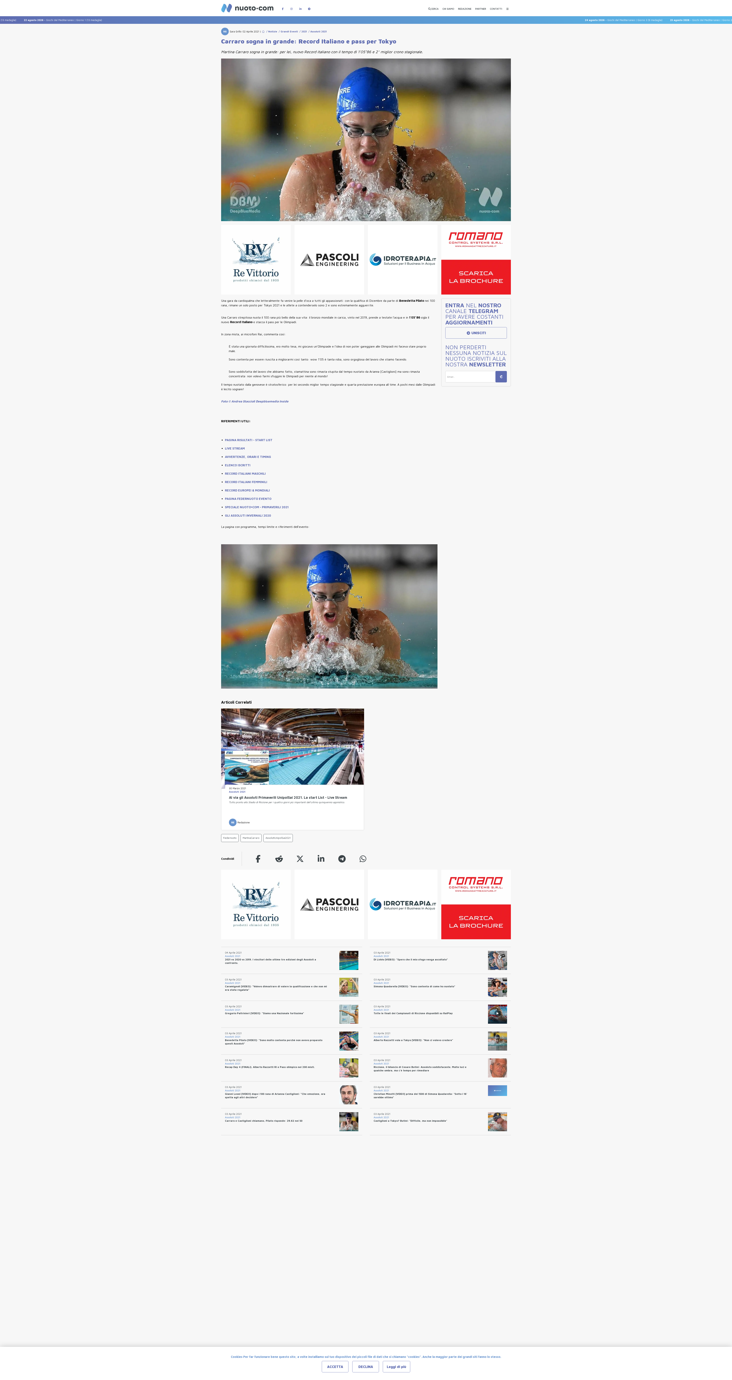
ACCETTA (335, 1367)
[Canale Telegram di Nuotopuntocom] (309, 7)
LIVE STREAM (235, 448)
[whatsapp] (363, 859)
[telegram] (342, 859)
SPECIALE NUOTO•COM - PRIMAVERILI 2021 (257, 507)
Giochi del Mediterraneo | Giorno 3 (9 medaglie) (564, 20)
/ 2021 (302, 31)
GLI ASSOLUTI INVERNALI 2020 (248, 515)
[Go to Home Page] (263, 31)
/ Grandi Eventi (287, 31)
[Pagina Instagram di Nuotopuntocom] (291, 7)
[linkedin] (321, 859)
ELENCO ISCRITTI (237, 465)
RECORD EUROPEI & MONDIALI (247, 490)
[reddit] (279, 859)
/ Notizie (271, 31)
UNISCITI (478, 333)
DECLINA (365, 1367)
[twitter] (300, 859)
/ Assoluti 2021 (317, 31)
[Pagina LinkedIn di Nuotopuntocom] (300, 7)
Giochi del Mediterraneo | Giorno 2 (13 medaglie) (649, 20)
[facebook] (258, 859)
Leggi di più (396, 1367)
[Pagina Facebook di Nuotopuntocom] (282, 7)
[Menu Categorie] (507, 7)
